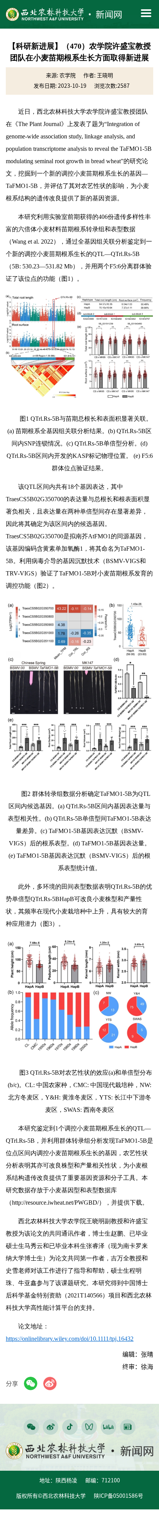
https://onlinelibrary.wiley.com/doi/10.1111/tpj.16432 (70, 1338)
